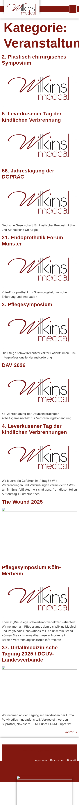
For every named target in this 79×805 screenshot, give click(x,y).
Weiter (71, 732)
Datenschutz (57, 760)
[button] (73, 9)
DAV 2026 (14, 365)
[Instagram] (37, 753)
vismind (54, 750)
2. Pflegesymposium (27, 304)
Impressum (41, 760)
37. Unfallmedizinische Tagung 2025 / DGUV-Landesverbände (30, 654)
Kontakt (71, 760)
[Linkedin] (42, 753)
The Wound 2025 (22, 502)
